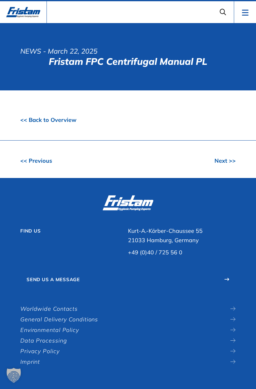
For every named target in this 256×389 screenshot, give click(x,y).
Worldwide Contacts (49, 308)
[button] (13, 375)
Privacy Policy (40, 351)
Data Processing (43, 340)
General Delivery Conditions (59, 319)
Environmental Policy (49, 330)
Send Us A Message (53, 279)
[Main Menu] (245, 12)
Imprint (30, 361)
